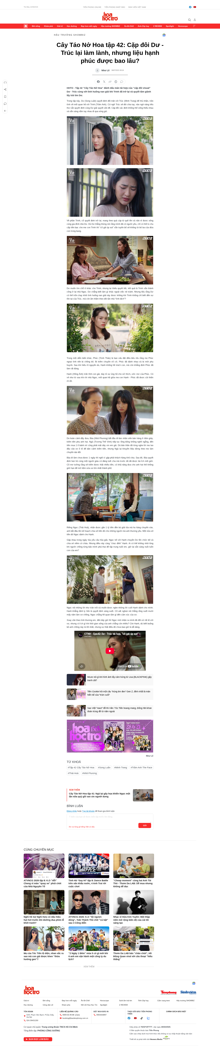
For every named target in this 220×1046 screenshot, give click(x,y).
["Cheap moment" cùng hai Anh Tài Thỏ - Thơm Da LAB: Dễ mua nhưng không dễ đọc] (133, 866)
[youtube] (194, 7)
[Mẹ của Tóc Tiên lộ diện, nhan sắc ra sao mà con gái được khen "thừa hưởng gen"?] (44, 938)
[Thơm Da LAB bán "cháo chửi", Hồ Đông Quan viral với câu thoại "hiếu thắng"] (133, 938)
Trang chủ (26, 26)
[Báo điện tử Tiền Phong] (168, 993)
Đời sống (36, 26)
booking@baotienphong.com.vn (75, 1018)
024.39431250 (32, 1020)
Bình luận (5, 103)
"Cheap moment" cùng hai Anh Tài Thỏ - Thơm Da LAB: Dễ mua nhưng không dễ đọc (133, 883)
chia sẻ (98, 81)
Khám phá (48, 26)
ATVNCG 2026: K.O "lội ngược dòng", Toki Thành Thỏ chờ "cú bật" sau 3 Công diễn (88, 920)
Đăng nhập (72, 811)
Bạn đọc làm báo (39, 1039)
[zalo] (150, 1018)
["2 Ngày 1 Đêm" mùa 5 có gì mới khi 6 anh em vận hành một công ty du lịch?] (88, 938)
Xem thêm (194, 26)
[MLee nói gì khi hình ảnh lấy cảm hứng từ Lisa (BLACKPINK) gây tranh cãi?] (76, 679)
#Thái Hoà (73, 773)
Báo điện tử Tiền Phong (110, 16)
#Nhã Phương (89, 773)
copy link (110, 81)
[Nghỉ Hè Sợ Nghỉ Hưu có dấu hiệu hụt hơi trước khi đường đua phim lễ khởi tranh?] (44, 902)
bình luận (121, 81)
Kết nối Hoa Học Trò (89, 1005)
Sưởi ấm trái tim (125, 1001)
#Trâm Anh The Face (141, 767)
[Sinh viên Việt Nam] (188, 993)
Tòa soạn (28, 1011)
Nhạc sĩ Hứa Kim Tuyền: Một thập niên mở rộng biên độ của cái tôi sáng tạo (131, 920)
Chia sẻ (5, 89)
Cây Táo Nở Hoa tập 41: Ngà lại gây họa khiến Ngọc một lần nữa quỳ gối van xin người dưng (99, 795)
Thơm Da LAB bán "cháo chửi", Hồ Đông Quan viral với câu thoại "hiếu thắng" (132, 956)
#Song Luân (104, 767)
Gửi (145, 825)
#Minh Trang (120, 767)
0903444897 (101, 1015)
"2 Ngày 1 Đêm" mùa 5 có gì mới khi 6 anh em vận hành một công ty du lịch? (88, 956)
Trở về (5, 110)
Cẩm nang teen (163, 1001)
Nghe (5, 82)
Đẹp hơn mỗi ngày (89, 26)
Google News (164, 35)
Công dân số (48, 1005)
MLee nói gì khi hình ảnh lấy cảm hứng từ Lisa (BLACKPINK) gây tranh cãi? (119, 678)
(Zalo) (77, 1015)
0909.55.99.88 (68, 1015)
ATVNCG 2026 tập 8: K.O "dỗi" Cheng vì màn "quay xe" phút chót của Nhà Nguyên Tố (42, 883)
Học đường (72, 26)
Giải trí (60, 26)
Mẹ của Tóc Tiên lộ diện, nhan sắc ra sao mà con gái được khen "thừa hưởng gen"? (44, 956)
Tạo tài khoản (88, 811)
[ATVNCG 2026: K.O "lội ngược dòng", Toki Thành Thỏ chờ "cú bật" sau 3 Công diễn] (88, 902)
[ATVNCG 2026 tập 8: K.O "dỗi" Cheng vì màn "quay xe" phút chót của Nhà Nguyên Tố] (44, 866)
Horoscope (183, 26)
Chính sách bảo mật (176, 1011)
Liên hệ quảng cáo (69, 1011)
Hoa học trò (32, 990)
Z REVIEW (157, 26)
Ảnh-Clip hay (143, 26)
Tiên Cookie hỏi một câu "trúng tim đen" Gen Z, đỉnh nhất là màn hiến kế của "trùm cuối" (118, 693)
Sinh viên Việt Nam (137, 7)
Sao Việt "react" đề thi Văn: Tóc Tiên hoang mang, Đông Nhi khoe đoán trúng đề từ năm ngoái (119, 710)
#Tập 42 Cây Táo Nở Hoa (81, 767)
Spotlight (170, 26)
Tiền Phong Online (92, 7)
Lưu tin (5, 96)
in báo (115, 81)
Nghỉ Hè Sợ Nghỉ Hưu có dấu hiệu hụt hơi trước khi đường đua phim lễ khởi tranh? (44, 920)
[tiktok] (143, 1018)
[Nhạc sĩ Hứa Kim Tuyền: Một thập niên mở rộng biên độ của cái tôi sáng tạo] (133, 902)
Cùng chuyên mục (39, 849)
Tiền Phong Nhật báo (114, 7)
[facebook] (190, 7)
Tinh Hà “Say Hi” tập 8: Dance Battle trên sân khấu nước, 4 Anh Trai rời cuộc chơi (88, 883)
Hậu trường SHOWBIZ (110, 26)
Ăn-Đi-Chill (129, 26)
